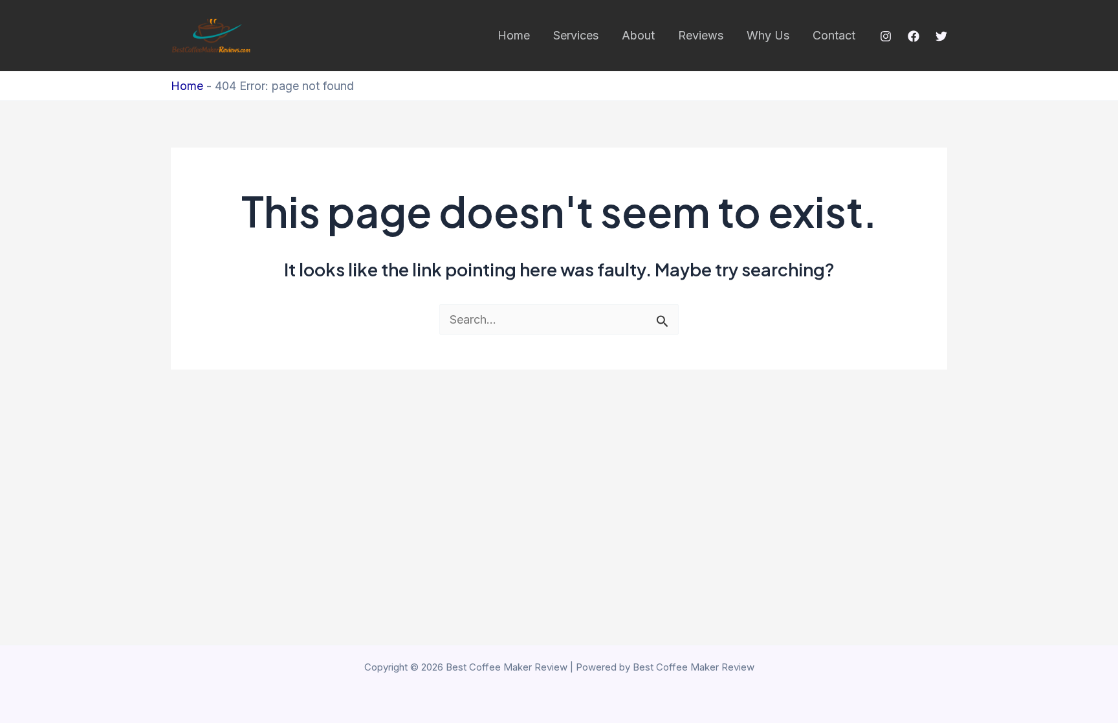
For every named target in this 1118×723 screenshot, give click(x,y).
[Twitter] (941, 36)
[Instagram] (886, 36)
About (638, 35)
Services (575, 35)
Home (514, 35)
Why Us (768, 35)
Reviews (700, 35)
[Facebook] (913, 36)
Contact (834, 35)
